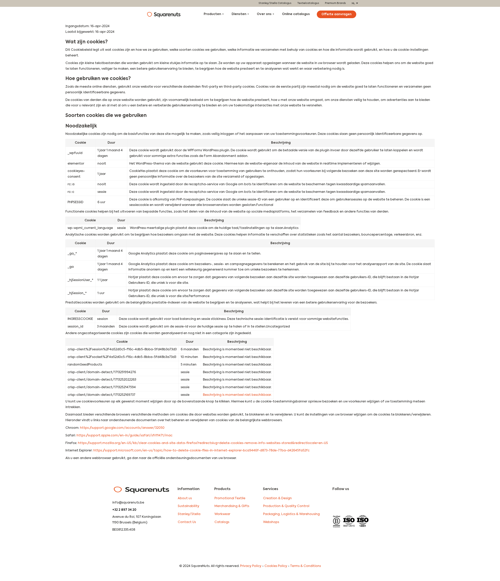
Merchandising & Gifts (231, 506)
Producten (212, 14)
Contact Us (187, 522)
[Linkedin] (362, 502)
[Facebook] (350, 502)
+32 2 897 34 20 (124, 510)
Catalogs (221, 522)
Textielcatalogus (308, 3)
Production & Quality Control (286, 506)
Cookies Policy (275, 566)
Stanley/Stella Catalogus (275, 3)
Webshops (271, 522)
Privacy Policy (250, 566)
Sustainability (188, 506)
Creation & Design (277, 498)
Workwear (222, 514)
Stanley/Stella (189, 514)
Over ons (264, 14)
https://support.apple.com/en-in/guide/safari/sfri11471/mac (124, 435)
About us (185, 498)
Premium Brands (335, 3)
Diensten (239, 14)
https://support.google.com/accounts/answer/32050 (122, 428)
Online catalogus (296, 14)
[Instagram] (337, 502)
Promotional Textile (229, 498)
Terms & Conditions (305, 566)
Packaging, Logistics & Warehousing (291, 514)
